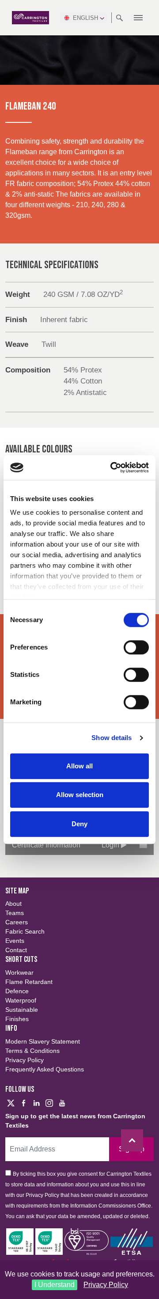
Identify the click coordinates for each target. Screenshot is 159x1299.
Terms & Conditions (32, 1050)
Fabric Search (25, 931)
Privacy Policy (105, 1284)
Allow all (79, 766)
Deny (79, 824)
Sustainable (21, 1009)
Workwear (19, 972)
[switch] (136, 647)
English (85, 18)
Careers (16, 922)
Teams (14, 912)
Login (111, 845)
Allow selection (79, 794)
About (13, 903)
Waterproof (20, 1000)
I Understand (54, 1284)
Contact (16, 949)
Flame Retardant (29, 981)
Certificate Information (46, 845)
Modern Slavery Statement (42, 1041)
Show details (111, 737)
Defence (17, 991)
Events (14, 940)
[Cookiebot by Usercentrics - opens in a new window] (112, 467)
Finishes (17, 1018)
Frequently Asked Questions (44, 1069)
